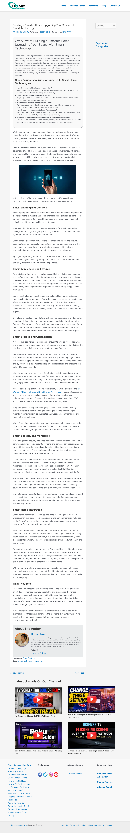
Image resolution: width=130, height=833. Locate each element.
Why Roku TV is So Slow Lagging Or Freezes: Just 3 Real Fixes (20, 796)
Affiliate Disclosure (87, 825)
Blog (104, 6)
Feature (31, 658)
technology (38, 661)
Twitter (43, 653)
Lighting (21, 661)
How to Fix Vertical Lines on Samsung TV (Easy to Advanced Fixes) (19, 787)
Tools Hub (93, 6)
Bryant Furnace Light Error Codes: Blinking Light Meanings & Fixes (19, 768)
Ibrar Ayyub (67, 32)
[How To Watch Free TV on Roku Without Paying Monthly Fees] (38, 735)
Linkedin (35, 653)
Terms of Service (75, 825)
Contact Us (115, 6)
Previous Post (17, 673)
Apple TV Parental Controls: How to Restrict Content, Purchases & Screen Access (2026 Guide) (19, 809)
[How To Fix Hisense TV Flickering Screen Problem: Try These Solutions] (91, 735)
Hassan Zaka (44, 32)
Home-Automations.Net (19, 825)
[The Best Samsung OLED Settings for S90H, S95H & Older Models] (91, 699)
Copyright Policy (99, 825)
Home (63, 6)
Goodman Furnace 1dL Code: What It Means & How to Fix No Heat (18, 777)
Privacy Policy (64, 825)
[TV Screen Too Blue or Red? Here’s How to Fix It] (38, 701)
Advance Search (77, 6)
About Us (109, 825)
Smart (29, 661)
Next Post (80, 673)
